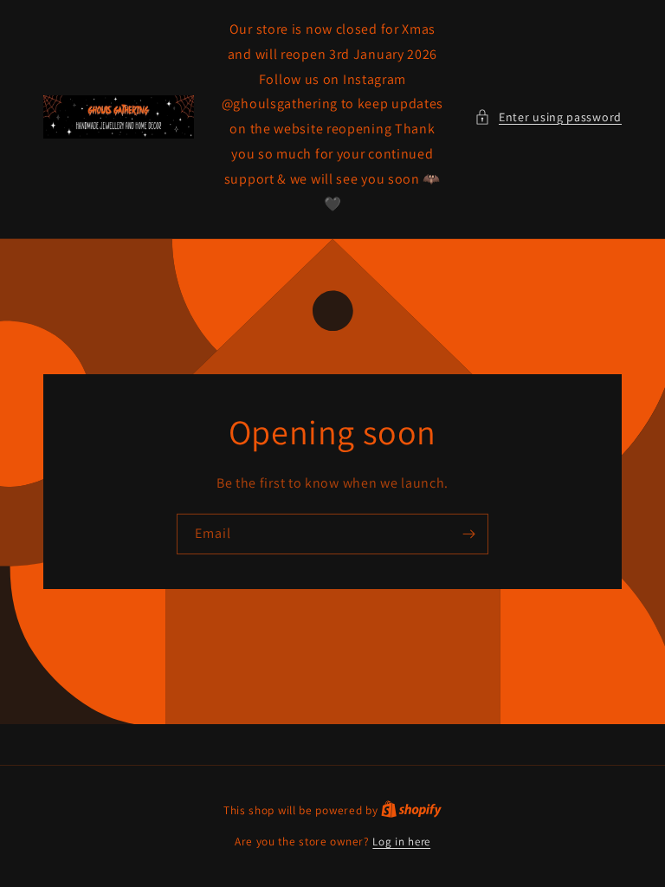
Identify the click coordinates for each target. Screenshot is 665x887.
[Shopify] (411, 810)
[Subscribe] (468, 534)
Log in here (401, 841)
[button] (548, 117)
